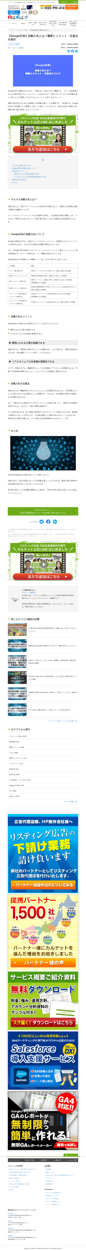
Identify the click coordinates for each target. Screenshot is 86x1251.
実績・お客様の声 (33, 23)
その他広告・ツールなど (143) (19, 780)
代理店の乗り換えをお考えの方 (53, 23)
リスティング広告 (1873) (18, 736)
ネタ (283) (12, 791)
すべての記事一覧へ (71, 801)
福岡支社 (10, 1235)
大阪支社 (10, 1228)
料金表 (23, 23)
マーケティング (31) (16, 763)
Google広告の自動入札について (24, 168)
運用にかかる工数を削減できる (26, 173)
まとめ (14, 182)
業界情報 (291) (14, 742)
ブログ (11, 30)
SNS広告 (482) (14, 774)
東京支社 (10, 1221)
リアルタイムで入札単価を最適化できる (30, 176)
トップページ (13, 23)
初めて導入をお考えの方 (43, 23)
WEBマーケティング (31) (18, 758)
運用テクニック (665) (16, 747)
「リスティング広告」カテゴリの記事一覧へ (62, 721)
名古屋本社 (11, 1213)
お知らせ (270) (14, 796)
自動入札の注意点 (19, 179)
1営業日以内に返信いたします (43, 511)
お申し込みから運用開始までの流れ (73, 23)
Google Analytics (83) (16, 785)
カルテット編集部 (17, 48)
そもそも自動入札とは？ (22, 165)
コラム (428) (13, 752)
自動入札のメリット (20, 171)
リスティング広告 (21, 30)
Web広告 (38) (14, 769)
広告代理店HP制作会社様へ (63, 23)
